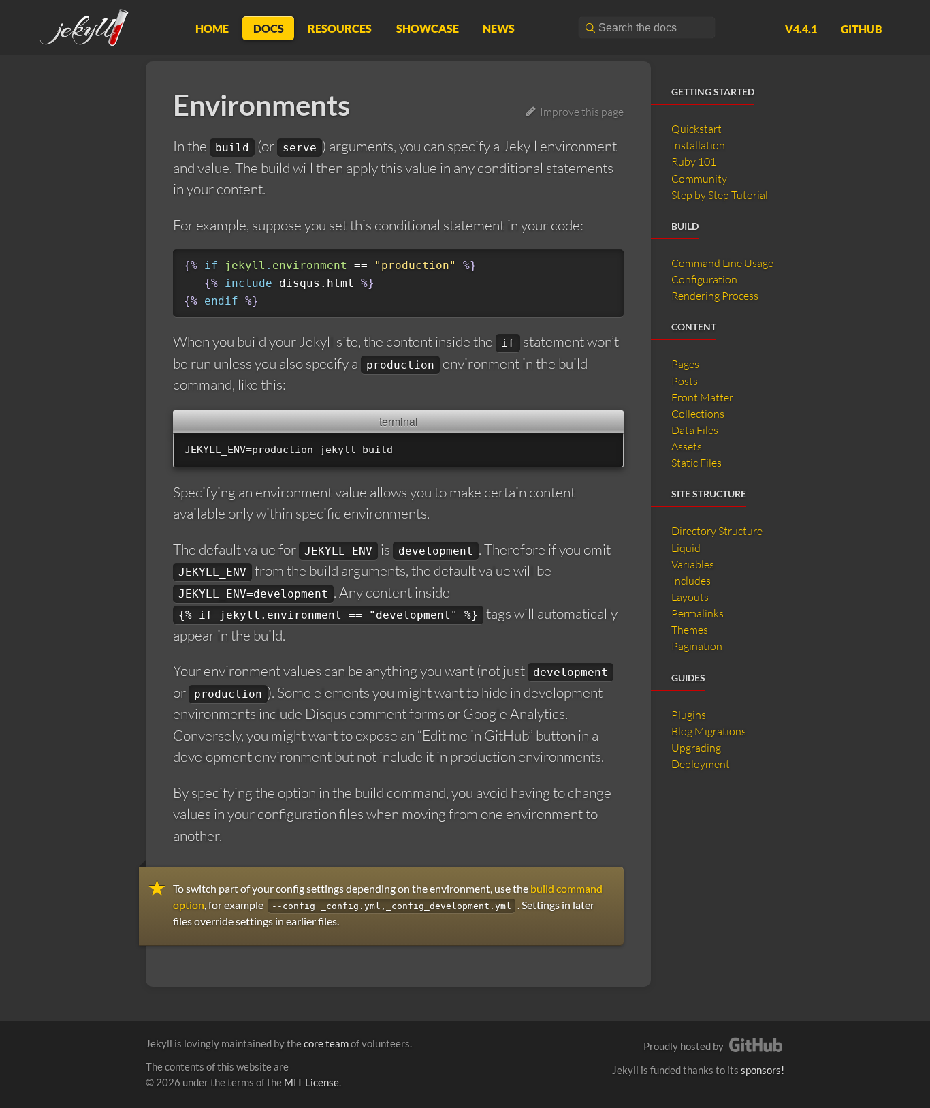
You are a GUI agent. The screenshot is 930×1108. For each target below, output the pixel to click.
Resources (340, 28)
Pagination (696, 646)
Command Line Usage (722, 263)
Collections (697, 413)
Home (212, 28)
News (499, 28)
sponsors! (762, 1070)
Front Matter (702, 397)
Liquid (686, 548)
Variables (692, 564)
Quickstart (696, 129)
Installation (698, 145)
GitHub (861, 28)
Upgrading (696, 747)
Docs (268, 28)
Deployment (700, 764)
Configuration (704, 279)
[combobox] (647, 27)
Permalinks (697, 613)
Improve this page (580, 112)
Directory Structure (717, 531)
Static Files (696, 463)
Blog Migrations (708, 731)
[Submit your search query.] (589, 27)
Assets (686, 446)
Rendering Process (714, 296)
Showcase (427, 28)
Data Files (694, 430)
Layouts (690, 597)
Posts (684, 381)
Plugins (688, 715)
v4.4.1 (801, 28)
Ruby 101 (693, 161)
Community (699, 178)
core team (326, 1043)
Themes (689, 629)
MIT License (311, 1082)
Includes (691, 580)
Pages (685, 364)
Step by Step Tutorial (719, 195)
